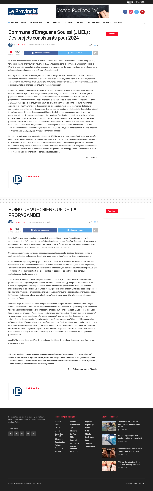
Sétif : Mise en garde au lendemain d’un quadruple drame (129, 424)
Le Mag (73, 434)
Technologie (90, 446)
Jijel (46, 45)
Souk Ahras (89, 437)
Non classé (74, 443)
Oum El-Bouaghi (73, 447)
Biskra (57, 431)
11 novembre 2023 (35, 45)
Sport (109, 23)
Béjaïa (57, 428)
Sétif (87, 431)
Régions (56, 23)
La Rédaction (20, 45)
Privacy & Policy (131, 483)
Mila (72, 437)
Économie (59, 448)
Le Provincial (18, 483)
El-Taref (58, 451)
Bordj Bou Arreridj (59, 435)
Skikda (48, 23)
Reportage (89, 425)
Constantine (36, 23)
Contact (142, 483)
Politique (73, 451)
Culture (70, 23)
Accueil (14, 23)
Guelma (73, 422)
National (118, 23)
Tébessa (88, 443)
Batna (57, 425)
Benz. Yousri (37, 483)
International (75, 425)
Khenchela (74, 431)
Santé (82, 23)
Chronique (96, 23)
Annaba (24, 23)
